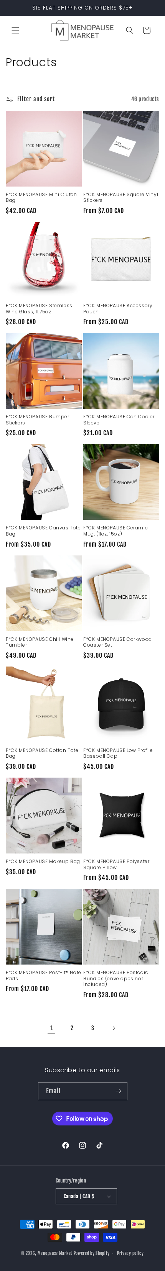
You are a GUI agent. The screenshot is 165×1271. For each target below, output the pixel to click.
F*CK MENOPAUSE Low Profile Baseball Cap (118, 753)
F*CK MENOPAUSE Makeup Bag (43, 861)
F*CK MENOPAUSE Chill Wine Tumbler (40, 642)
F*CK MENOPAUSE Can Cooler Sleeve (119, 420)
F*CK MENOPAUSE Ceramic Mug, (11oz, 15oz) (115, 531)
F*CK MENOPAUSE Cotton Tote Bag (42, 753)
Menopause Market (56, 1253)
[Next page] (113, 1028)
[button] (15, 30)
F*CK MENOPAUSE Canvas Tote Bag (43, 531)
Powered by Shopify (92, 1253)
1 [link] (51, 1028)
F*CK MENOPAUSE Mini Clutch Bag (41, 197)
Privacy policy (130, 1253)
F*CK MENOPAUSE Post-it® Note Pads (43, 975)
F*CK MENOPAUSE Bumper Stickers (37, 420)
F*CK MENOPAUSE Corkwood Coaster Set (117, 642)
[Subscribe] (118, 1091)
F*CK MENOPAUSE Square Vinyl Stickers (120, 197)
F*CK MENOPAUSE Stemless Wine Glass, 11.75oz (39, 308)
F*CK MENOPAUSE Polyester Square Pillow (116, 864)
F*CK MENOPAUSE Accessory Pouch (117, 308)
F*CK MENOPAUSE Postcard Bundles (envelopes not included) (116, 979)
